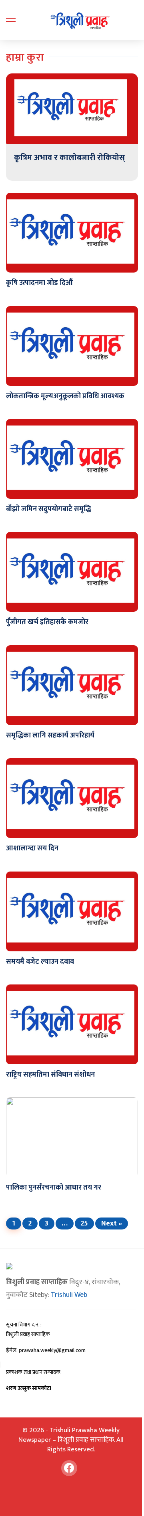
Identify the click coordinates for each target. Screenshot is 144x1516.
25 (84, 1223)
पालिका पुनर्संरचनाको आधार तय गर (53, 1188)
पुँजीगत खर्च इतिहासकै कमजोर (47, 622)
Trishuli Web (69, 1295)
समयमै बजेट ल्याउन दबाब (40, 962)
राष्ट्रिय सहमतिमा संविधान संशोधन (50, 1075)
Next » (111, 1223)
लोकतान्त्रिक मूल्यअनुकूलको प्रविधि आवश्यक (65, 396)
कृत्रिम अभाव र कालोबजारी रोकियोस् (69, 157)
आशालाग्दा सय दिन (32, 848)
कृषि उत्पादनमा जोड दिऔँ (39, 283)
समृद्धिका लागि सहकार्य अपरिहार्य (50, 735)
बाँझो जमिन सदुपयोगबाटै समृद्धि (48, 509)
